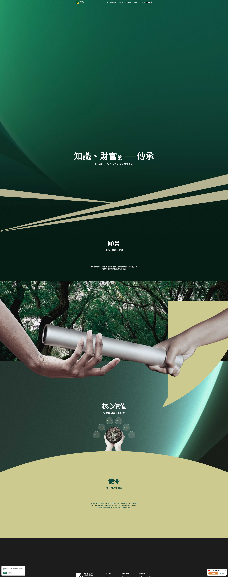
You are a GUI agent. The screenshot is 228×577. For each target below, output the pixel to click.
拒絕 (10, 572)
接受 (5, 572)
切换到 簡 (213, 573)
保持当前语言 (221, 573)
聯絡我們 (136, 2)
